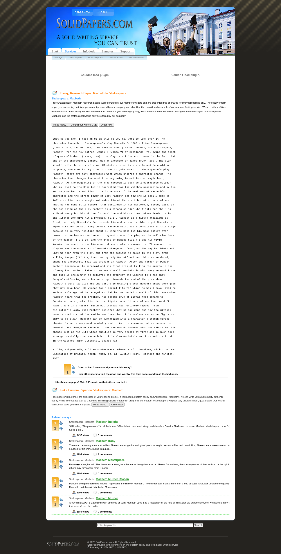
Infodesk (89, 51)
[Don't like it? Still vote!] (73, 372)
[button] (60, 125)
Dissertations (116, 57)
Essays (58, 57)
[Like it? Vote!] (73, 366)
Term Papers (75, 57)
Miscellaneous (136, 57)
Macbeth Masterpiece (110, 460)
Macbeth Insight (107, 421)
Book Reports (95, 57)
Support (125, 51)
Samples (107, 51)
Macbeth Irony (105, 440)
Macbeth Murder (107, 498)
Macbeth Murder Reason (112, 479)
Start (55, 51)
